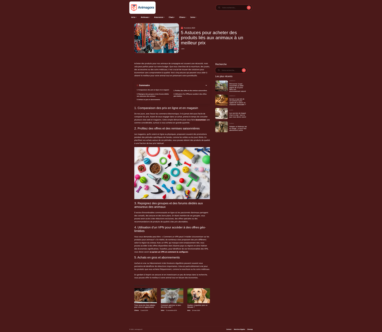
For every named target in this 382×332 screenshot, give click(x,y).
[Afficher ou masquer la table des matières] (178, 85)
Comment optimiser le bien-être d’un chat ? (171, 306)
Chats (231, 110)
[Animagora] (142, 8)
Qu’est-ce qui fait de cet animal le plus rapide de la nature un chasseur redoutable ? (237, 102)
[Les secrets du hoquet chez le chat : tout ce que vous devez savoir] (221, 113)
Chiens (136, 310)
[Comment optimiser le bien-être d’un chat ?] (172, 295)
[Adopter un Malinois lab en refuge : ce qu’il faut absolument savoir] (221, 126)
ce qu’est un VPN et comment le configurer (169, 252)
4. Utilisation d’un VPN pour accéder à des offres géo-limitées (190, 95)
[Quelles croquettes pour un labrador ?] (198, 295)
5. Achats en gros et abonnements (148, 99)
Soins (162, 310)
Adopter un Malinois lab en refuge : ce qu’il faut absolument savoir (238, 128)
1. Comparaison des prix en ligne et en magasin (153, 90)
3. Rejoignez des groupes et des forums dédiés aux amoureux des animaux (153, 95)
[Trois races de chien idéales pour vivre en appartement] (145, 295)
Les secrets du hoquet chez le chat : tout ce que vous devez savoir (237, 115)
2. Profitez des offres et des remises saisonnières (190, 90)
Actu (182, 49)
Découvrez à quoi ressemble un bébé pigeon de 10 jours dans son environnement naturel (237, 87)
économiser (201, 120)
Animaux (232, 81)
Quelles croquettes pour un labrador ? (197, 306)
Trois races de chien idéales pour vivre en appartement (144, 306)
